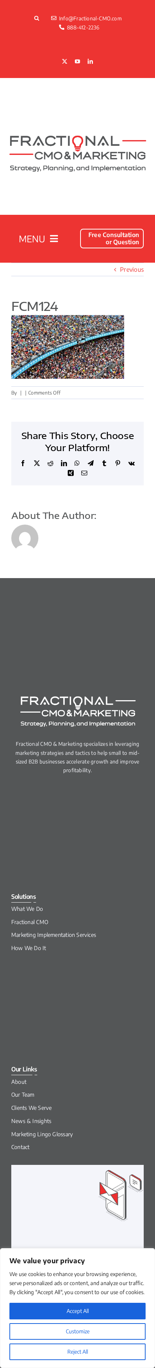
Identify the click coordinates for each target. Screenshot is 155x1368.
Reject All (77, 1351)
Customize (78, 1331)
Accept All (78, 1311)
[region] (77, 1308)
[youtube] (77, 61)
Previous (132, 269)
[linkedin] (90, 61)
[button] (37, 18)
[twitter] (64, 61)
